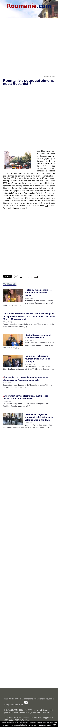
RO (50, 1)
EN (46, 1)
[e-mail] (16, 277)
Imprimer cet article (30, 277)
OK (54, 725)
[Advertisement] (29, 43)
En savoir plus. (44, 725)
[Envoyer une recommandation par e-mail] (26, 704)
